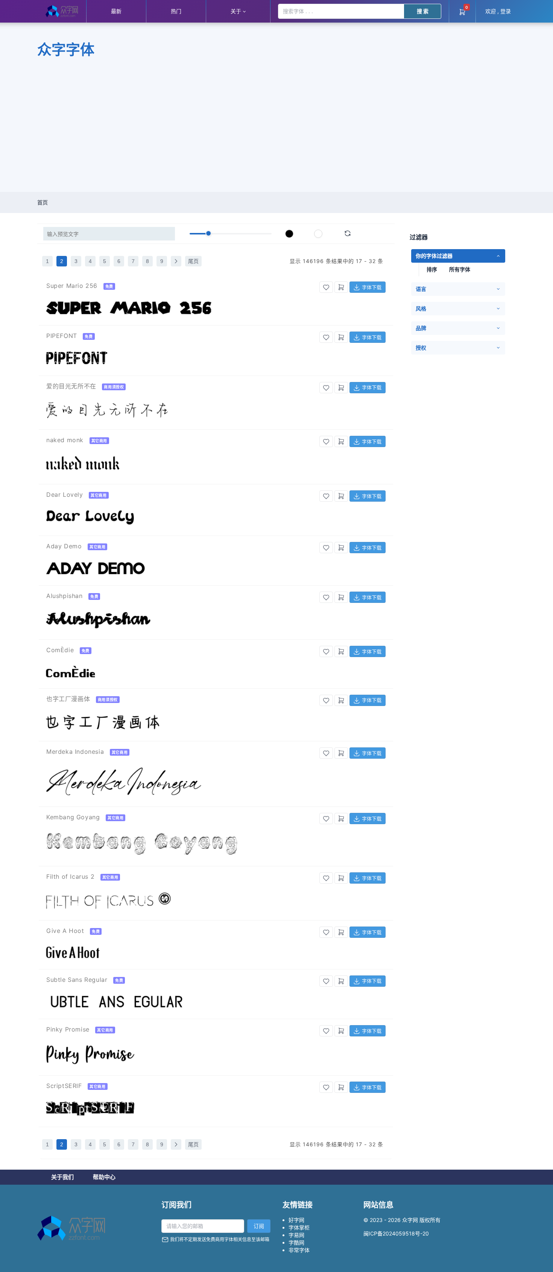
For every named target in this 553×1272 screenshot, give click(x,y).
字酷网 (296, 1242)
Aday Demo (64, 546)
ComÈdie (60, 650)
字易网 (296, 1235)
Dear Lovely (64, 494)
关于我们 (62, 1177)
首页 (42, 202)
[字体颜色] (289, 234)
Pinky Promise (68, 1029)
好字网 (296, 1220)
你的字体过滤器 (434, 256)
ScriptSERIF (64, 1085)
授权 (421, 347)
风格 (421, 308)
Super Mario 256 (71, 285)
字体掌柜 (299, 1227)
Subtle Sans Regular (76, 979)
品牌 (421, 328)
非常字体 (299, 1250)
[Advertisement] (276, 135)
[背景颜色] (318, 234)
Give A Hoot (65, 930)
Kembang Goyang (73, 817)
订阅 (259, 1226)
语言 (421, 289)
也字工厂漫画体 (68, 699)
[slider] (208, 233)
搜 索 (422, 11)
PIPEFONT (61, 335)
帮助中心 (104, 1177)
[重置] (347, 233)
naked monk (65, 440)
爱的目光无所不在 (71, 386)
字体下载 (373, 287)
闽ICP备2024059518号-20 (396, 1233)
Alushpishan (64, 595)
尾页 (193, 261)
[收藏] (326, 287)
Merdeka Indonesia (75, 751)
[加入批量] (341, 287)
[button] (238, 11)
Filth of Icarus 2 (70, 876)
